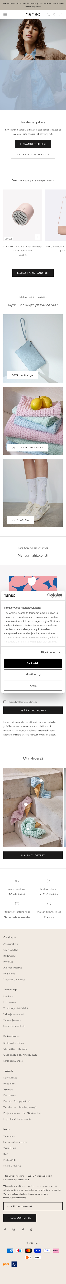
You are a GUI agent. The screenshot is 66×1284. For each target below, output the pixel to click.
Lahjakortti (8, 996)
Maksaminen (9, 1002)
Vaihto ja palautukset (13, 1014)
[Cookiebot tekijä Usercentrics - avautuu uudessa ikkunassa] (47, 595)
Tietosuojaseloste (12, 1020)
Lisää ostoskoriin (33, 710)
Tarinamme (9, 1136)
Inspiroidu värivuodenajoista (17, 1119)
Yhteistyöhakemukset (14, 979)
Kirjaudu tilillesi (33, 143)
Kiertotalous (9, 1095)
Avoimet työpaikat (12, 967)
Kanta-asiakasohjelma (13, 1043)
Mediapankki (9, 1159)
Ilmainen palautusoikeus (49, 911)
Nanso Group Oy (12, 1165)
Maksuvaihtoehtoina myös (17, 911)
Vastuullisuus (9, 1147)
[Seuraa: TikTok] (31, 1229)
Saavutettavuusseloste (14, 1025)
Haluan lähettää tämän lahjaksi (22, 701)
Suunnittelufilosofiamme (15, 1141)
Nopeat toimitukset (17, 889)
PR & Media (9, 973)
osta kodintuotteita (27, 447)
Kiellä (33, 685)
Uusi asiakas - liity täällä (15, 1048)
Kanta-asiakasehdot (13, 1060)
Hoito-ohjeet (9, 1083)
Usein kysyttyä (10, 949)
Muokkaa (31, 674)
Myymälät (8, 961)
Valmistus (8, 1089)
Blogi (5, 1153)
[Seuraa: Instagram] (14, 1229)
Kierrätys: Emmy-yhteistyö (16, 1101)
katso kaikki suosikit (33, 272)
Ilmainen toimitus (49, 889)
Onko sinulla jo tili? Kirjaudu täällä (20, 1054)
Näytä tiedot (48, 652)
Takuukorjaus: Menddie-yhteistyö (19, 1107)
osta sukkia (20, 519)
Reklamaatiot (9, 955)
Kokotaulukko (10, 1077)
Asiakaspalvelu (10, 943)
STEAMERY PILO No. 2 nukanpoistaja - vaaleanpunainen (22, 248)
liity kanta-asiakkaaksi (33, 154)
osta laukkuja (22, 375)
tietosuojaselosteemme (14, 1197)
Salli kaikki (33, 663)
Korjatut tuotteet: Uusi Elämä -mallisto (22, 1113)
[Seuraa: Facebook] (5, 1229)
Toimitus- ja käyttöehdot (15, 1008)
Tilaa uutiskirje (19, 1217)
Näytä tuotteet (33, 855)
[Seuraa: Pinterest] (22, 1229)
